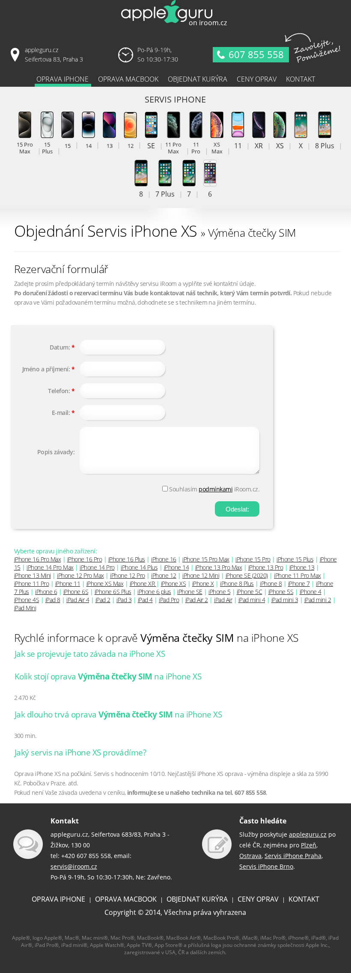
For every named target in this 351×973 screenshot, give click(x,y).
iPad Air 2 (196, 600)
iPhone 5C (249, 592)
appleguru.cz (308, 834)
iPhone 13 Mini (32, 575)
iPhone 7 (299, 583)
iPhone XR (143, 583)
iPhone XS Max (105, 583)
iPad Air (223, 600)
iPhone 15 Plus (295, 559)
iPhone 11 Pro (31, 583)
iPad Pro (169, 600)
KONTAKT (304, 899)
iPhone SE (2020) (247, 575)
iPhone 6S (76, 592)
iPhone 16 (163, 559)
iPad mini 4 (251, 600)
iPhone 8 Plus (237, 583)
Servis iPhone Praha (293, 856)
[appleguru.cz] (175, 25)
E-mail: (61, 413)
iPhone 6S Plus (113, 592)
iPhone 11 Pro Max (297, 575)
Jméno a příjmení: (46, 369)
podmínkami (215, 489)
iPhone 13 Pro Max (218, 567)
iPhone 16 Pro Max (37, 559)
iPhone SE (189, 592)
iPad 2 (102, 600)
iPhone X (203, 583)
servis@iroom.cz (74, 866)
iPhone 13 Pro (265, 567)
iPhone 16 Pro (84, 559)
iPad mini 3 (284, 600)
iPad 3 (123, 600)
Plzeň (308, 845)
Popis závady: (56, 452)
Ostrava (250, 856)
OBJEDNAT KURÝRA (197, 899)
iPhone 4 (310, 592)
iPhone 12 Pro (127, 575)
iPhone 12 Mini (200, 575)
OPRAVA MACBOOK (126, 899)
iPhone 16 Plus (126, 559)
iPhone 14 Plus (139, 567)
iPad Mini (25, 608)
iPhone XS (173, 583)
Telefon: (59, 391)
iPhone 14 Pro (97, 567)
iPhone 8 (271, 583)
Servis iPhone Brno (266, 866)
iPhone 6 (46, 592)
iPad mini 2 (317, 600)
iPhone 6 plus (154, 592)
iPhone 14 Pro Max (50, 567)
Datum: (60, 347)
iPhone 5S (281, 592)
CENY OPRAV (258, 899)
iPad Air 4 (77, 600)
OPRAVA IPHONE (58, 899)
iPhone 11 (67, 583)
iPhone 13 (302, 567)
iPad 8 (52, 600)
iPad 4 (145, 600)
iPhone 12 (163, 575)
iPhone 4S (26, 600)
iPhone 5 (219, 592)
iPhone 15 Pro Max (205, 559)
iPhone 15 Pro (253, 559)
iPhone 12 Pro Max (80, 575)
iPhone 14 (176, 567)
